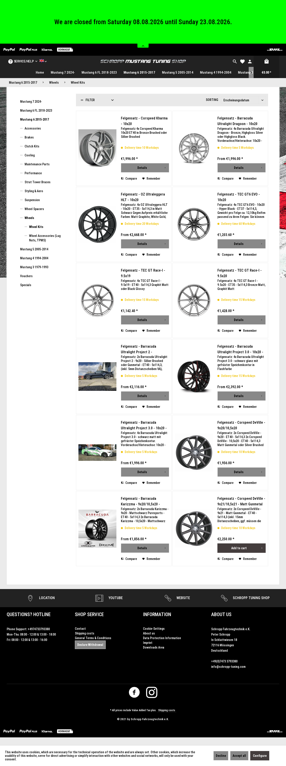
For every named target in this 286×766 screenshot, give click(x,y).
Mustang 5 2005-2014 (34, 249)
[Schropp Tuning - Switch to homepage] (143, 61)
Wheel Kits (36, 227)
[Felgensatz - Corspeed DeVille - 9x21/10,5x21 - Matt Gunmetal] (194, 529)
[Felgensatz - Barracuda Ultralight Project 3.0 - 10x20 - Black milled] (97, 452)
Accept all (239, 755)
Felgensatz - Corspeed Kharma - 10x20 (144, 121)
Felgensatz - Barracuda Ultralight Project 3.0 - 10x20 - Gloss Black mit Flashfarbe (240, 349)
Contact (80, 628)
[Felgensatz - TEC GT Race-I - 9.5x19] (97, 300)
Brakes (29, 137)
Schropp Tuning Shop (251, 598)
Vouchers (26, 276)
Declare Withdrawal (90, 645)
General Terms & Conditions (93, 638)
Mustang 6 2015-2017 (34, 119)
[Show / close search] (235, 61)
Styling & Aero (34, 191)
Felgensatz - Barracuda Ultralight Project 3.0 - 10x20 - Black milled (144, 425)
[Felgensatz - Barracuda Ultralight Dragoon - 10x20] (194, 148)
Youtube (115, 598)
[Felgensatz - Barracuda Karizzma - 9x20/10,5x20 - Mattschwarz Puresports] (97, 529)
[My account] (250, 61)
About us (149, 633)
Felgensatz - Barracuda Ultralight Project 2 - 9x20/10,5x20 (138, 349)
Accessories (33, 128)
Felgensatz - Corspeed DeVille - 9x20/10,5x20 (241, 425)
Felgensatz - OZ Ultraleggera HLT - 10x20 (143, 197)
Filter (90, 100)
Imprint (147, 643)
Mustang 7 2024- (31, 101)
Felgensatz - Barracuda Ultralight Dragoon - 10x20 (237, 121)
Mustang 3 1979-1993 (34, 267)
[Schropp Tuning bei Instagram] (151, 693)
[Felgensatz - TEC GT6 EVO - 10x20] (194, 224)
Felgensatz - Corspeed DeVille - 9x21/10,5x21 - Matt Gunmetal (241, 501)
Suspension (32, 200)
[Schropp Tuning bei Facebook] (134, 693)
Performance (33, 173)
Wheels (29, 218)
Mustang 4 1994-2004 (34, 258)
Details (142, 168)
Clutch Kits (32, 146)
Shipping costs (84, 633)
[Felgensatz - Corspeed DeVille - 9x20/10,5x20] (194, 452)
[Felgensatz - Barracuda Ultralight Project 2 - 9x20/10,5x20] (97, 376)
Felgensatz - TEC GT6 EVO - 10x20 (238, 197)
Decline (221, 755)
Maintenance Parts (37, 164)
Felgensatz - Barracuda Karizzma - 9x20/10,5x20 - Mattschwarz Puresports (140, 501)
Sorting (212, 100)
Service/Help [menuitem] (23, 61)
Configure (260, 755)
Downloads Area (153, 647)
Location (46, 598)
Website (183, 598)
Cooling (30, 155)
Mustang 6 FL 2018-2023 (36, 110)
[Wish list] (242, 61)
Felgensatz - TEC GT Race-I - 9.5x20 (239, 273)
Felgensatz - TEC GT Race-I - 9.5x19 (143, 273)
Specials (25, 285)
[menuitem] (235, 61)
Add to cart (239, 548)
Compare (131, 178)
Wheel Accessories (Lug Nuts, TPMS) (45, 238)
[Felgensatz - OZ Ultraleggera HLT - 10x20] (97, 224)
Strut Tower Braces (37, 182)
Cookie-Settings (154, 628)
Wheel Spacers (34, 209)
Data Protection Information (162, 638)
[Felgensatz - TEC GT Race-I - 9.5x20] (194, 300)
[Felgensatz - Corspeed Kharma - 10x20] (97, 148)
